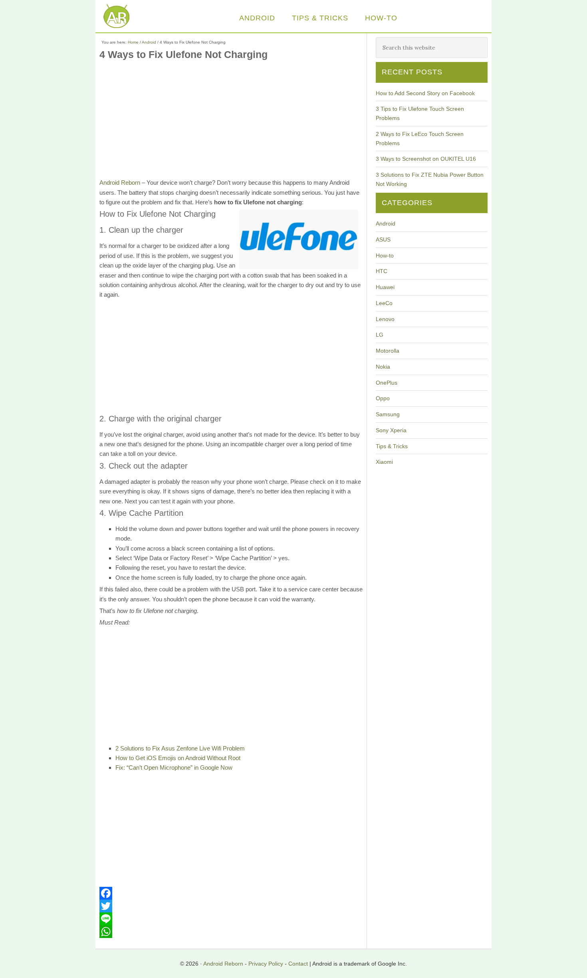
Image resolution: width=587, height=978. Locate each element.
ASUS (383, 239)
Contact (298, 963)
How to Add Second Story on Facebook (425, 93)
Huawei (385, 287)
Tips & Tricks (392, 446)
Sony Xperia (391, 430)
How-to (385, 255)
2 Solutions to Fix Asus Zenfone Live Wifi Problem (180, 748)
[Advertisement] (231, 122)
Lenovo (385, 319)
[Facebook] (231, 893)
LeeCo (384, 303)
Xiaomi (384, 462)
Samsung (388, 414)
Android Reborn (123, 17)
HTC (381, 271)
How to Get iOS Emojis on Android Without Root (177, 757)
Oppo (383, 398)
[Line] (231, 918)
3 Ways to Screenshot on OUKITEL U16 (426, 159)
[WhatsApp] (231, 931)
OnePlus (386, 382)
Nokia (383, 366)
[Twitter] (231, 906)
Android (385, 223)
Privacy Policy (265, 963)
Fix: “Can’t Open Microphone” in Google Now (173, 767)
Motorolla (387, 350)
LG (379, 334)
